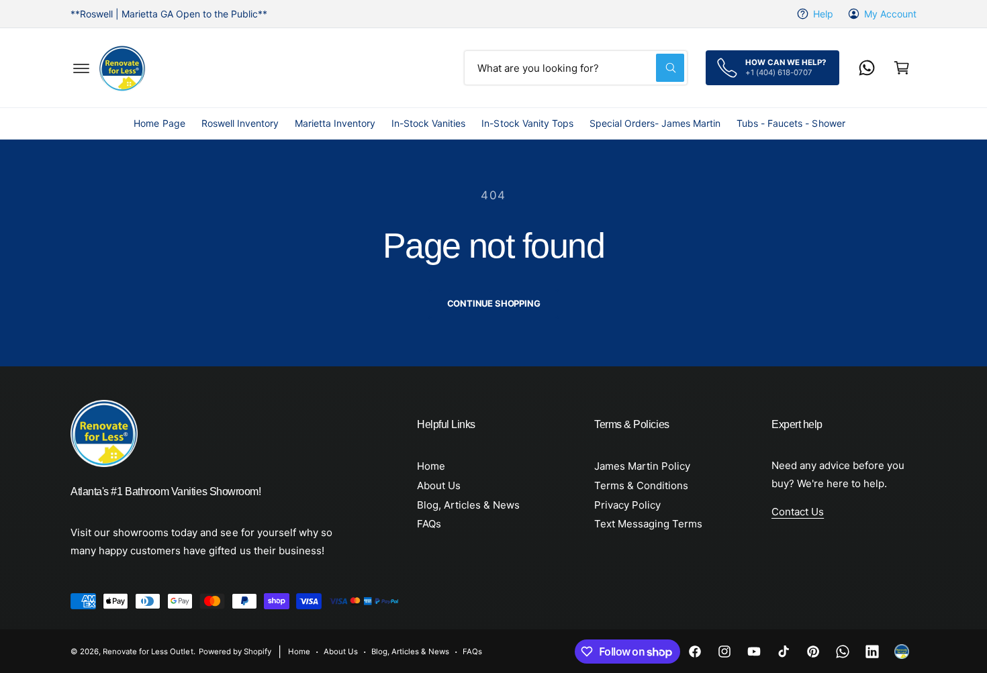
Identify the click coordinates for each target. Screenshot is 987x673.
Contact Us (797, 511)
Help (823, 13)
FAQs (429, 523)
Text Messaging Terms (648, 523)
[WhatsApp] (866, 67)
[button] (81, 67)
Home (431, 466)
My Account (890, 13)
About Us (439, 485)
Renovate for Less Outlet (148, 651)
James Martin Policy (642, 466)
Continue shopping (493, 303)
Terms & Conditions (641, 485)
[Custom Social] (901, 651)
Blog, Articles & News (468, 505)
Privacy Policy (627, 505)
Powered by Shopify (235, 651)
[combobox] (576, 67)
